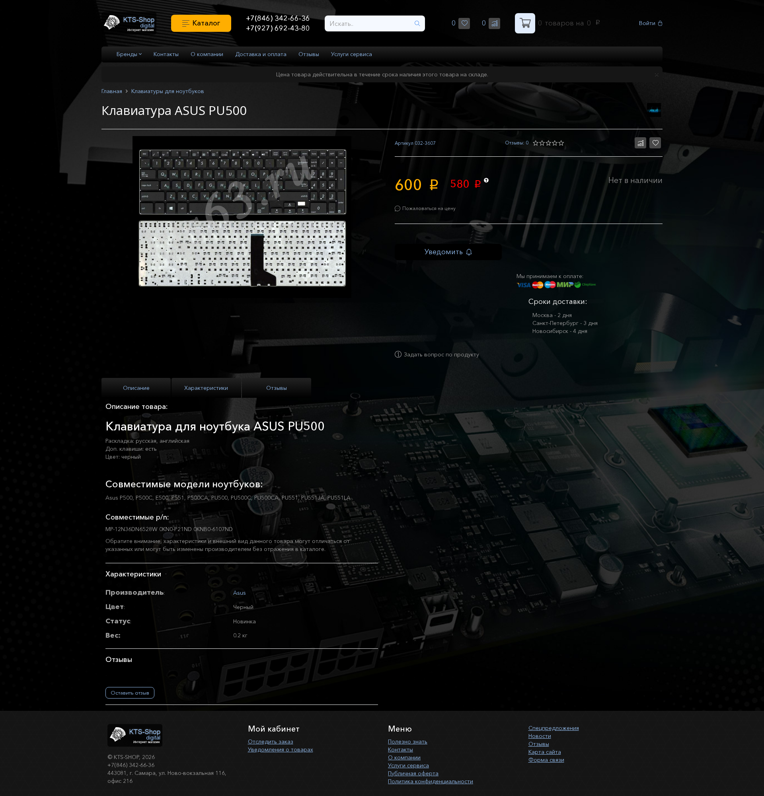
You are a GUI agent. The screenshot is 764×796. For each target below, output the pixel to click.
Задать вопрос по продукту (441, 354)
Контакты (166, 54)
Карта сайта (544, 751)
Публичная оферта (413, 773)
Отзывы (308, 54)
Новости (539, 736)
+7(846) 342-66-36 (278, 18)
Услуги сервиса (351, 54)
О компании (207, 54)
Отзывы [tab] (276, 387)
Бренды (128, 54)
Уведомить (444, 251)
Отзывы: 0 (516, 143)
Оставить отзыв (130, 692)
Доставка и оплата (260, 54)
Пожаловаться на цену (429, 208)
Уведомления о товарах (280, 749)
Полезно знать (407, 741)
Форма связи (546, 759)
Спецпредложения (553, 728)
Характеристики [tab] (206, 387)
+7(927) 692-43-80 (278, 28)
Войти (647, 23)
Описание (136, 387)
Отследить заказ (270, 741)
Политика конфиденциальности (430, 781)
